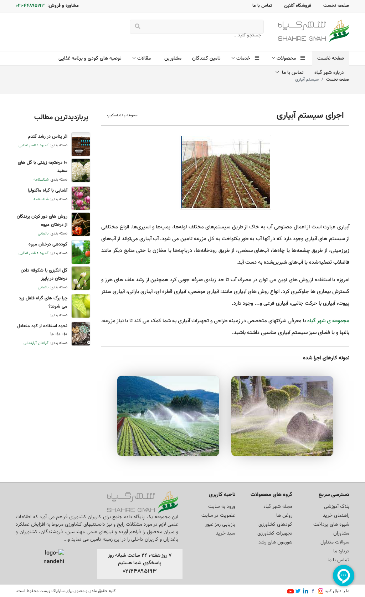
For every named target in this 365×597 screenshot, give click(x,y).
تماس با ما (262, 5)
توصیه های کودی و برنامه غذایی (90, 58)
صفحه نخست (336, 5)
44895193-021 (30, 5)
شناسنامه (41, 180)
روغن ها (284, 516)
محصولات (288, 58)
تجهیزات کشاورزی (274, 533)
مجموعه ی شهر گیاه (328, 321)
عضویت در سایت (218, 516)
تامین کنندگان (206, 58)
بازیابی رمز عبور (220, 524)
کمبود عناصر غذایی (33, 145)
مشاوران (341, 533)
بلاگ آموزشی (336, 507)
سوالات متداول (334, 542)
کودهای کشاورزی (275, 524)
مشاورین (172, 58)
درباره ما (341, 551)
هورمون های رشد (275, 542)
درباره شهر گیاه (329, 73)
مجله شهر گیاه (277, 507)
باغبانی (43, 234)
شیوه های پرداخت (331, 524)
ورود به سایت (221, 507)
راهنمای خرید (336, 516)
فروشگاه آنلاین (297, 5)
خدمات (244, 58)
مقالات (145, 58)
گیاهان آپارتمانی (36, 343)
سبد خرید (225, 533)
